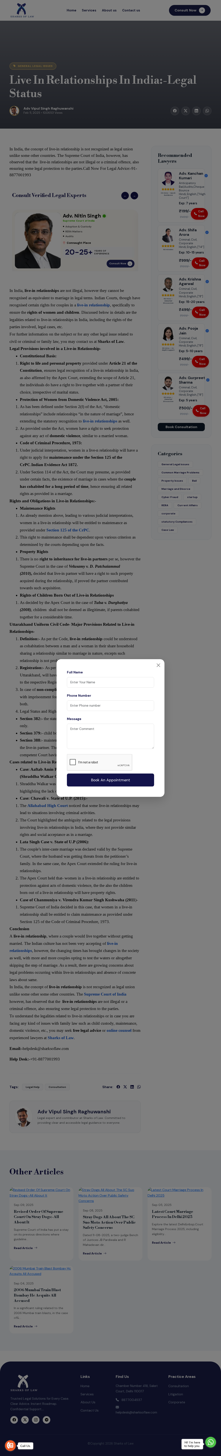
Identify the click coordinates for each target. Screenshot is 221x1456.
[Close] (158, 665)
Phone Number (79, 695)
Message (74, 719)
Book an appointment (110, 780)
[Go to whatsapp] (210, 1442)
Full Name (75, 672)
